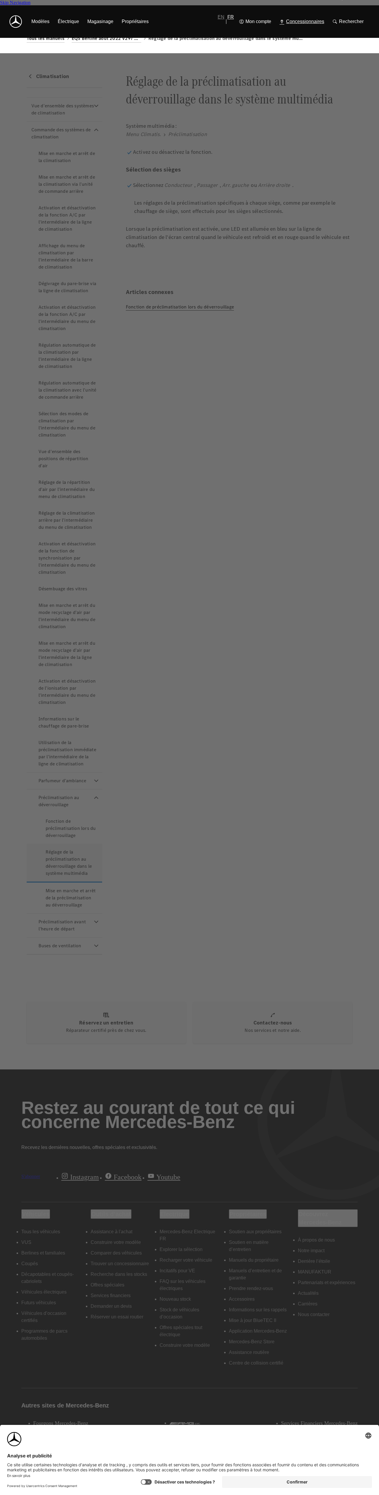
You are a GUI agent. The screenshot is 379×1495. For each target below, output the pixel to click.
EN (221, 17)
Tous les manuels (46, 38)
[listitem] (40, 22)
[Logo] (15, 21)
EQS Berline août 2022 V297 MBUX (106, 38)
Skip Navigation (15, 2)
